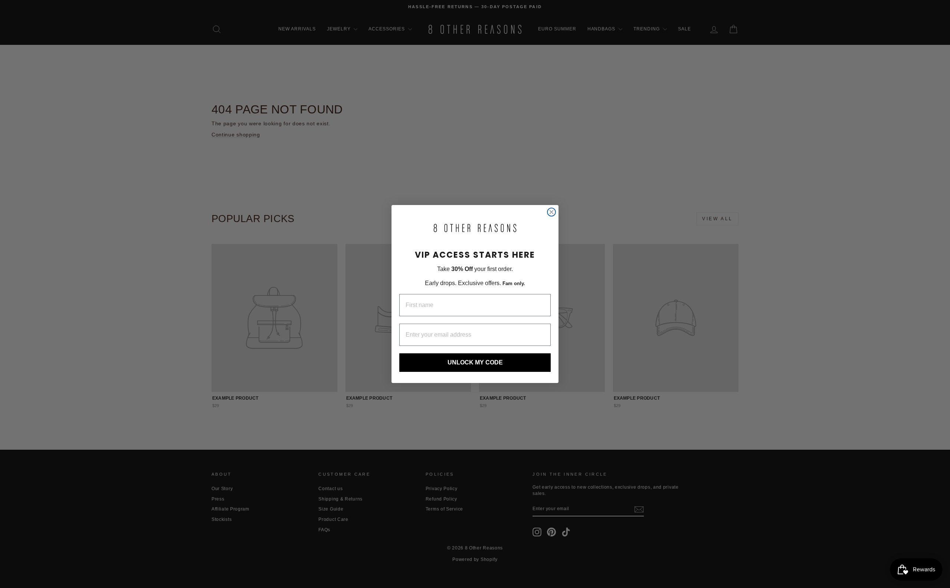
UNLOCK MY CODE (475, 362)
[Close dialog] (551, 212)
